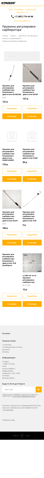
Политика (5, 376)
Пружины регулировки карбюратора (14, 41)
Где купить (6, 349)
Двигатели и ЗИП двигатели (28, 36)
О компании (6, 345)
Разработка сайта (8, 420)
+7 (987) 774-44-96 (24, 16)
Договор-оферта (8, 378)
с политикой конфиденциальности (23, 396)
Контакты (5, 352)
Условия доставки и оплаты (12, 347)
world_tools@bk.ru (8, 369)
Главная (5, 36)
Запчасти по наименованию (11, 38)
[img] (8, 3)
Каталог (13, 36)
